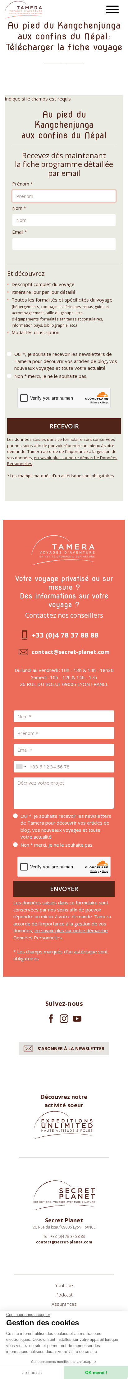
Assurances (64, 1304)
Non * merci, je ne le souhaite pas (57, 845)
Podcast (64, 1295)
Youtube (64, 1285)
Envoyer (64, 888)
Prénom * (22, 184)
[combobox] (21, 766)
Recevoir (64, 426)
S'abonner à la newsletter (71, 1048)
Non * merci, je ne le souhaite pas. (50, 376)
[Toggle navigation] (112, 10)
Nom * (19, 208)
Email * (19, 232)
